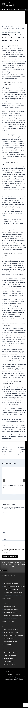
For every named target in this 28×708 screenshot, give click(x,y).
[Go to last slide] (4, 480)
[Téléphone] (16, 10)
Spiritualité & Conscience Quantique (11, 32)
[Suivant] (24, 480)
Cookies (24, 671)
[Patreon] (3, 10)
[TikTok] (10, 10)
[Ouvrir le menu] (25, 4)
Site (4, 545)
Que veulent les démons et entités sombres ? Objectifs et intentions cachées (7, 449)
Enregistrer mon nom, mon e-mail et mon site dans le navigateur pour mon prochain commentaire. (15, 551)
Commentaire (7, 513)
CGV (20, 671)
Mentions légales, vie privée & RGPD (9, 671)
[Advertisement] (14, 694)
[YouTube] (7, 10)
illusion (4, 341)
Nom (4, 532)
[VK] (14, 10)
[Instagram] (12, 10)
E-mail (5, 539)
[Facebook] (5, 10)
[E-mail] (19, 10)
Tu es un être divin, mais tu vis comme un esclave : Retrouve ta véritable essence (21, 449)
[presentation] (14, 475)
